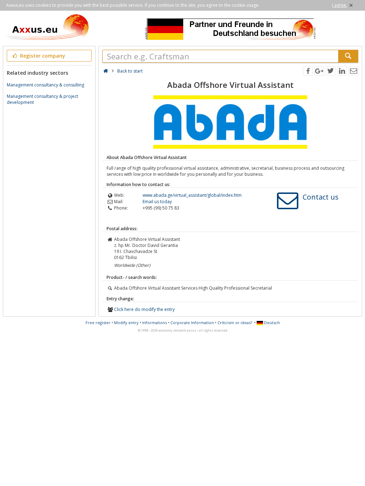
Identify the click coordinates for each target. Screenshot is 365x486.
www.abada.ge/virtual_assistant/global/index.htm (192, 195)
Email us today (157, 202)
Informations (154, 322)
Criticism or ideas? (234, 322)
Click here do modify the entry (144, 309)
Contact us (321, 197)
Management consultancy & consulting (45, 85)
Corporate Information (192, 322)
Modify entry (126, 322)
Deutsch (271, 322)
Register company (42, 55)
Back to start (130, 71)
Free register (98, 322)
